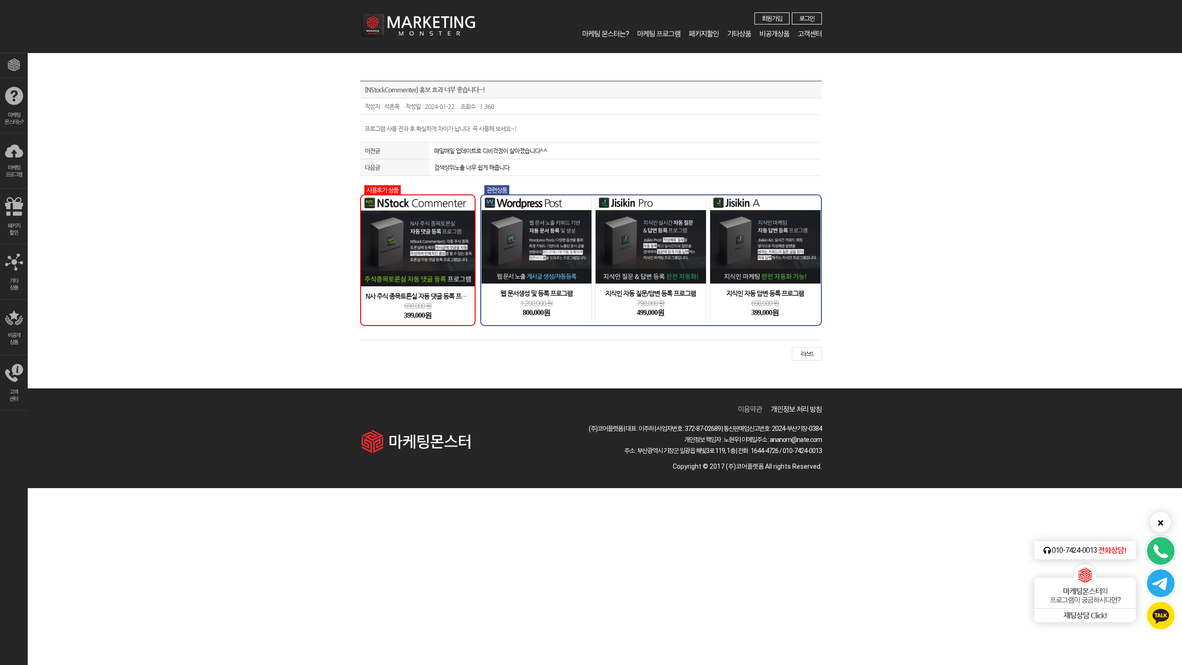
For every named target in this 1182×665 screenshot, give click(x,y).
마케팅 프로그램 (659, 34)
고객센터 (810, 34)
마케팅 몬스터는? (605, 34)
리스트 (807, 354)
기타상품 (739, 34)
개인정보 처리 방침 (796, 409)
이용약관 (750, 409)
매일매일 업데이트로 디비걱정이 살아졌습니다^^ (490, 150)
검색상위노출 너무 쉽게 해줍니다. (472, 167)
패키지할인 (704, 34)
